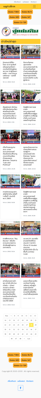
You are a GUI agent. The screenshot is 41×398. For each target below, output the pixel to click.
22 (5, 325)
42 (22, 334)
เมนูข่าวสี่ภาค (9, 6)
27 (27, 325)
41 (18, 334)
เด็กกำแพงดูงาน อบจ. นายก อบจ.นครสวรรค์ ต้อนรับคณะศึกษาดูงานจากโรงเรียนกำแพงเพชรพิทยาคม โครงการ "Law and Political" (10, 156)
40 (14, 334)
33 (18, 329)
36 (31, 329)
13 (35, 316)
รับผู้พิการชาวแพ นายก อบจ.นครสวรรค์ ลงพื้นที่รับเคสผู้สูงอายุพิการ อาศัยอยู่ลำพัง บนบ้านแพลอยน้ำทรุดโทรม (30, 114)
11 (26, 316)
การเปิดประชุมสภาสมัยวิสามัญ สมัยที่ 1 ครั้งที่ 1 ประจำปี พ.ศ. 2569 (10, 195)
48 (20, 339)
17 (18, 320)
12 (31, 316)
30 (5, 329)
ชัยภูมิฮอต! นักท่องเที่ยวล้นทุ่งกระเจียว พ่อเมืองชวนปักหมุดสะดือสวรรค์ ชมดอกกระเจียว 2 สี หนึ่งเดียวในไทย (10, 112)
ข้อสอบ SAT (26, 17)
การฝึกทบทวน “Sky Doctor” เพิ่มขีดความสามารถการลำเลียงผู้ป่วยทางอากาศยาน (10, 243)
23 (9, 325)
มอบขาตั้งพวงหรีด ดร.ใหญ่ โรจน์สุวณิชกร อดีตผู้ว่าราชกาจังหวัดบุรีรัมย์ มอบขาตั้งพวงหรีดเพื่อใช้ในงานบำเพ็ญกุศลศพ (30, 287)
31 (9, 329)
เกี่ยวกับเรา (12, 381)
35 (27, 329)
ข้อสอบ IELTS (27, 11)
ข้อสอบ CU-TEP (20, 22)
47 (16, 339)
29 (35, 325)
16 (14, 320)
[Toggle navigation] (34, 6)
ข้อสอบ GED (14, 17)
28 (31, 325)
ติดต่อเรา (29, 381)
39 (9, 334)
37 (35, 329)
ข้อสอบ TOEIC (13, 11)
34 (22, 329)
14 (5, 320)
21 (35, 320)
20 (31, 320)
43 (27, 334)
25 (18, 325)
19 (27, 320)
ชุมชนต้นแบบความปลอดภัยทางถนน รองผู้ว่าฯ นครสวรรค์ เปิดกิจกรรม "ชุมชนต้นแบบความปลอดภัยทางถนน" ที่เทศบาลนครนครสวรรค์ (30, 156)
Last (28, 339)
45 (35, 334)
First (6, 316)
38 (5, 334)
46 (12, 339)
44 (31, 334)
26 (22, 325)
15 (9, 320)
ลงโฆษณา (21, 381)
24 (14, 325)
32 (14, 329)
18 (22, 320)
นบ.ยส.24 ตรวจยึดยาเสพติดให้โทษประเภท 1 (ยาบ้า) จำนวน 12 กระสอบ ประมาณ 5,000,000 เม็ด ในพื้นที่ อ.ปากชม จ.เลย (30, 246)
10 (22, 316)
